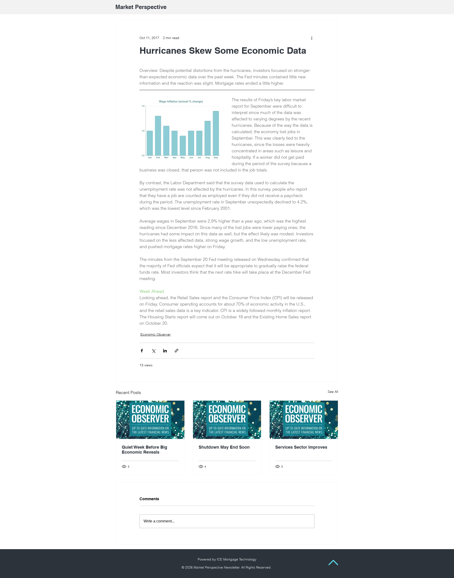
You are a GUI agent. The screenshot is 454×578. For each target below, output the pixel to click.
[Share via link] (176, 350)
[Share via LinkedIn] (165, 350)
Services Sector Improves (301, 447)
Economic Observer (155, 334)
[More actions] (311, 38)
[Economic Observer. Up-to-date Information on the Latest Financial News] (150, 420)
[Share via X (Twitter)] (153, 350)
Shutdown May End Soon (224, 447)
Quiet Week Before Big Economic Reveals (144, 450)
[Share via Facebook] (142, 350)
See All (333, 392)
